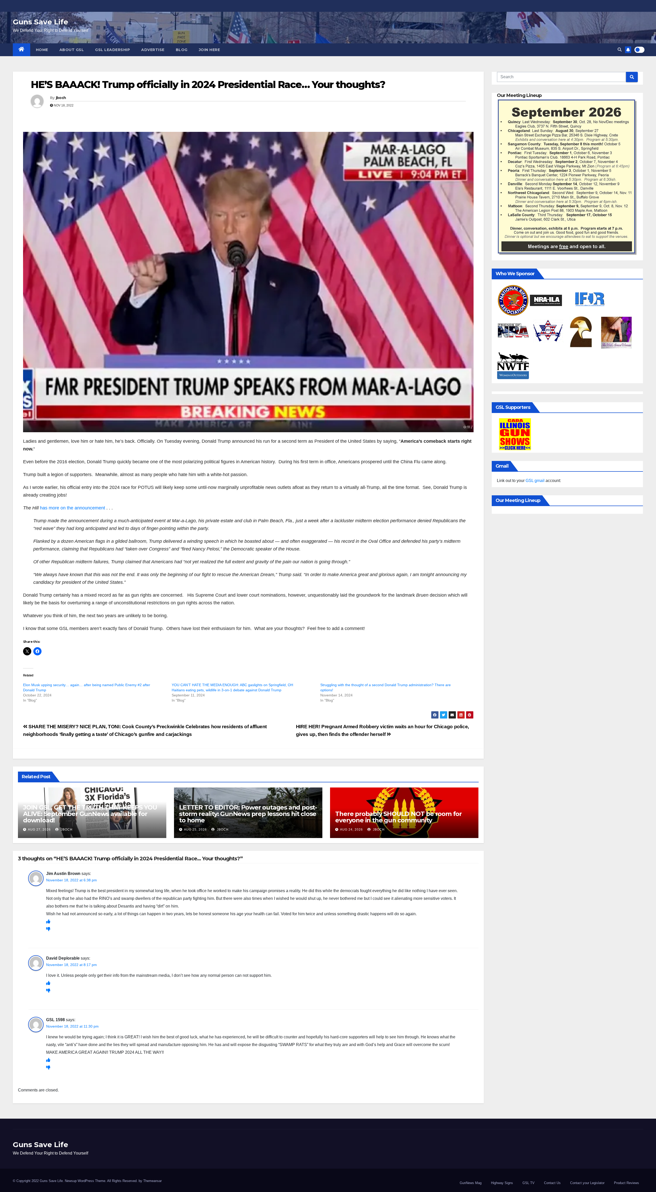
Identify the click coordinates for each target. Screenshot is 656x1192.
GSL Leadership (112, 49)
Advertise (153, 49)
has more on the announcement (72, 507)
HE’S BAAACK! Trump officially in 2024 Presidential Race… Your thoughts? (208, 84)
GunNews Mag (470, 1183)
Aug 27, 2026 (39, 829)
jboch (61, 97)
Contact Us (552, 1183)
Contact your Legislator (587, 1183)
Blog (182, 49)
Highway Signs (502, 1183)
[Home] (21, 49)
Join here (209, 49)
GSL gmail (535, 480)
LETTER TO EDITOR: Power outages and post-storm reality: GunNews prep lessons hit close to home (248, 814)
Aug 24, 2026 (351, 829)
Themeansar (152, 1181)
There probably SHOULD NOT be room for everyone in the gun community (398, 817)
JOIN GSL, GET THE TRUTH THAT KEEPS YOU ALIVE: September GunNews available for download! (90, 814)
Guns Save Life (40, 21)
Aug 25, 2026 (195, 829)
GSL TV (528, 1183)
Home (42, 49)
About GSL (71, 49)
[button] (620, 49)
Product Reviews (626, 1183)
